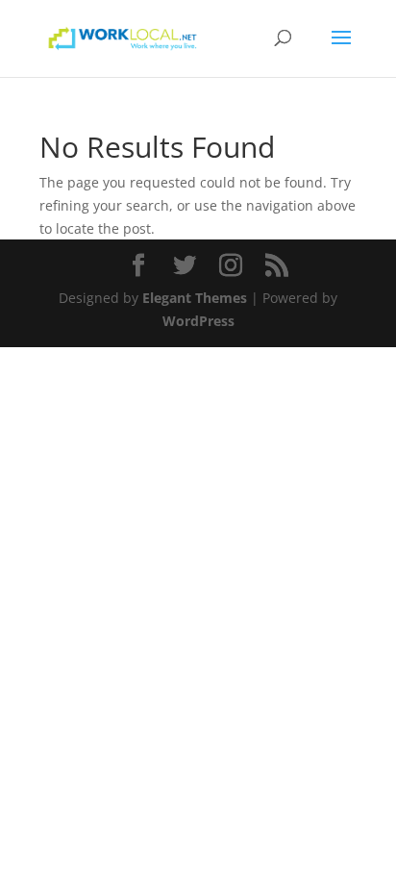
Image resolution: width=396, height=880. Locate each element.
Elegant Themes (194, 298)
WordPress (198, 321)
